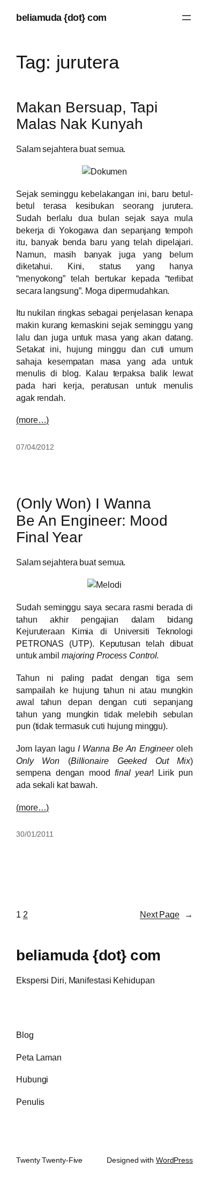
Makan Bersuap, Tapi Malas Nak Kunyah (87, 116)
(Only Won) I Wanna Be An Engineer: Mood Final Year (92, 520)
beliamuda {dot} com (61, 17)
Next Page (166, 914)
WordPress (174, 1160)
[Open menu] (186, 17)
